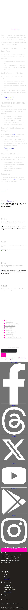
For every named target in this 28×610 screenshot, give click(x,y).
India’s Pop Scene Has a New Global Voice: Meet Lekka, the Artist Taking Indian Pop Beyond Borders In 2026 (14, 237)
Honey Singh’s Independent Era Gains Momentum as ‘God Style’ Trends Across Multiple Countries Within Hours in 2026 (13, 280)
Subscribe (4, 355)
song (15, 179)
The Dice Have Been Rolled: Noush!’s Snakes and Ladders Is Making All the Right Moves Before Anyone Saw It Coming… (14, 257)
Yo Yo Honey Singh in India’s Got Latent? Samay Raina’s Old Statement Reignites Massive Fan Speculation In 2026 (13, 213)
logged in (9, 201)
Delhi (13, 134)
